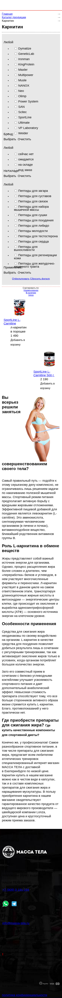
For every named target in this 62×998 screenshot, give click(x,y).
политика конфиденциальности (24, 995)
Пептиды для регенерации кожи (35, 256)
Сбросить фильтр (40, 278)
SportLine (25, 117)
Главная (7, 13)
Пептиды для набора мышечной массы (31, 208)
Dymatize (24, 48)
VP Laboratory (28, 127)
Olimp (22, 96)
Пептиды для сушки (32, 215)
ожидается (26, 159)
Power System (28, 101)
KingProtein (26, 64)
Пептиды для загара (33, 190)
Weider (23, 133)
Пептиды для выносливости (26, 248)
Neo (21, 90)
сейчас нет (26, 154)
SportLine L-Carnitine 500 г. (43, 373)
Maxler (23, 69)
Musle (22, 80)
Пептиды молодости (33, 230)
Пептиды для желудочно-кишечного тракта (34, 265)
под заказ (25, 169)
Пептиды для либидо (33, 225)
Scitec (22, 112)
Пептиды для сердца (33, 241)
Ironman (24, 59)
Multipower (25, 75)
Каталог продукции (14, 17)
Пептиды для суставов (34, 196)
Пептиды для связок (33, 201)
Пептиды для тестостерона (38, 236)
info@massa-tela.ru (15, 923)
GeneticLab (26, 53)
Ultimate (24, 122)
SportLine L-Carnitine (12, 321)
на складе (25, 164)
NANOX (23, 85)
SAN (21, 106)
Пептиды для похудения (36, 220)
